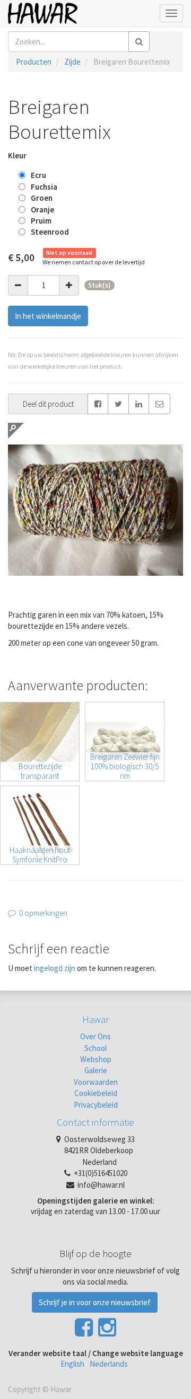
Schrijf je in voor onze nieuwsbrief (95, 1302)
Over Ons (95, 1036)
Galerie (95, 1070)
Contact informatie (95, 1122)
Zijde (72, 62)
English (72, 1364)
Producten (33, 62)
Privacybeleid (96, 1105)
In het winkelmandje (48, 316)
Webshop (95, 1059)
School (95, 1048)
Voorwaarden (96, 1082)
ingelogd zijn (54, 968)
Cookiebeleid (95, 1093)
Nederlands (109, 1364)
